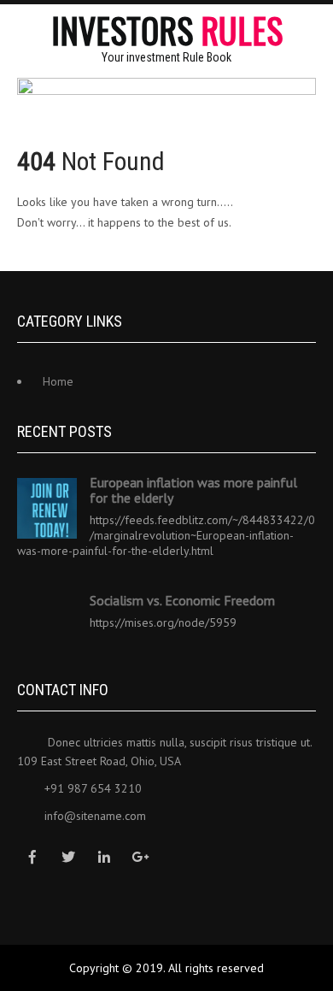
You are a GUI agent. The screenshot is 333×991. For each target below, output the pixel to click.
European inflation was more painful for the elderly (193, 490)
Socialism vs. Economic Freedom (182, 600)
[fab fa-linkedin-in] (104, 857)
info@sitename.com (95, 815)
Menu (316, 30)
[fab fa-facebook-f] (32, 857)
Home (58, 381)
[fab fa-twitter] (68, 857)
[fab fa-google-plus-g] (140, 857)
